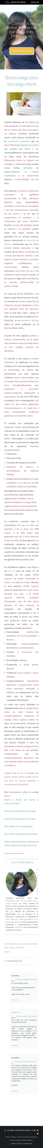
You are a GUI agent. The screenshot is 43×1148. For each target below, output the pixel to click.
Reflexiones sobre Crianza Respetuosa (21, 901)
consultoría (18, 927)
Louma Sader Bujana (19, 1130)
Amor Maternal (12, 919)
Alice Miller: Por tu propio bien (18, 826)
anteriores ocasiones (18, 141)
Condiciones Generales (21, 1143)
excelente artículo (30, 320)
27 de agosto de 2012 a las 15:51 (25, 1062)
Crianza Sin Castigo (25, 944)
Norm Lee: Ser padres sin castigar (20, 811)
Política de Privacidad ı (21, 1140)
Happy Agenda (11, 903)
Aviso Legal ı (11, 1137)
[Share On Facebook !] (5, 952)
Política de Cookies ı (28, 1137)
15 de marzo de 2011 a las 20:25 (26, 979)
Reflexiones (20, 948)
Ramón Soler (16, 1012)
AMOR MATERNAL (18, 2)
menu (34, 2)
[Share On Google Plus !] (9, 952)
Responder (15, 1000)
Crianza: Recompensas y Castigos (20, 818)
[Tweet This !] (7, 952)
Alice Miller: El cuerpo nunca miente (21, 834)
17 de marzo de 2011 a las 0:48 (26, 1016)
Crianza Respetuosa (10, 944)
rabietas (22, 660)
